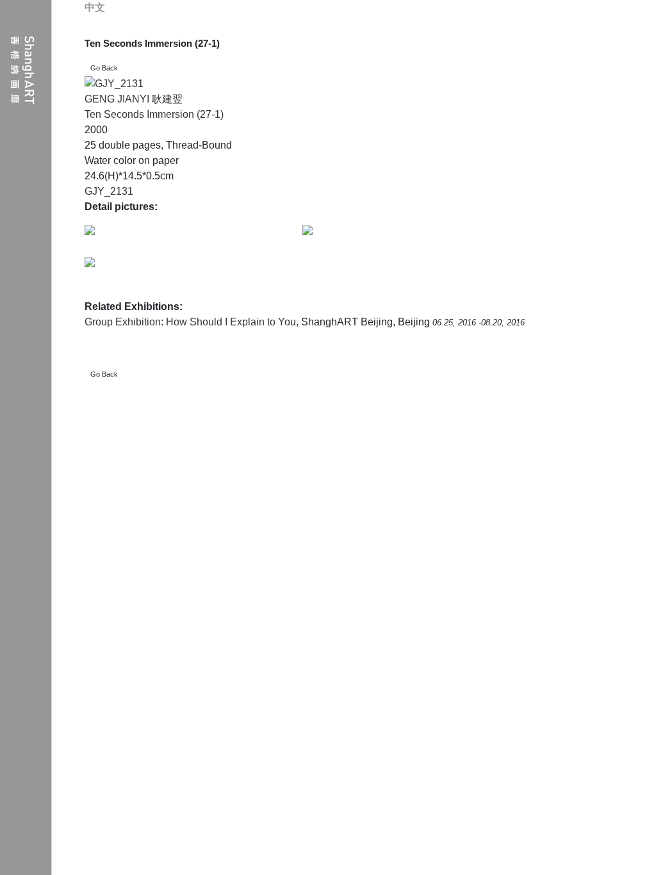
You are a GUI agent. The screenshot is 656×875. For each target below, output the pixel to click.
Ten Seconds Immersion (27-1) (154, 114)
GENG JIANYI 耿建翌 (134, 99)
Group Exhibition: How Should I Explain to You (190, 321)
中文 (95, 7)
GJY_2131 (109, 191)
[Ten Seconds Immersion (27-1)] (114, 83)
